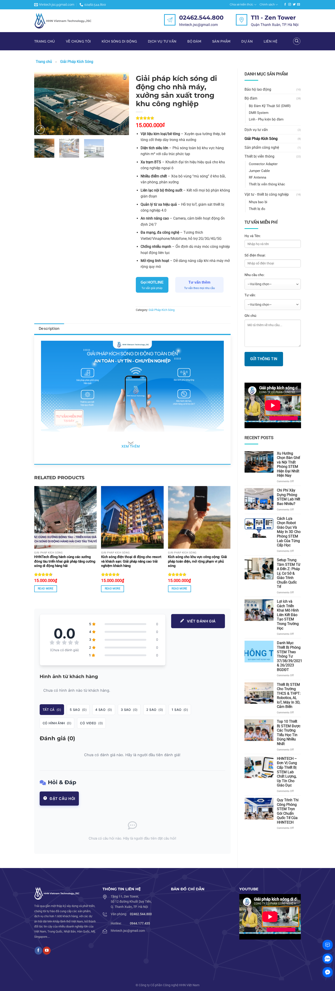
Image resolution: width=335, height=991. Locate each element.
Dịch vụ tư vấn (256, 130)
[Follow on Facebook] (285, 4)
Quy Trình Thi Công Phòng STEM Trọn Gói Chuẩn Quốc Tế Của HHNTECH (288, 811)
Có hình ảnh (57, 723)
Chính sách (267, 4)
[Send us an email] (298, 4)
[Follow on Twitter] (294, 4)
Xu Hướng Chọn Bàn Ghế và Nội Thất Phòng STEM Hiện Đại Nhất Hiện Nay (288, 464)
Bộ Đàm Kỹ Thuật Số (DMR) (270, 106)
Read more (45, 588)
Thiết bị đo (257, 209)
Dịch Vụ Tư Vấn (162, 41)
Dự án (247, 41)
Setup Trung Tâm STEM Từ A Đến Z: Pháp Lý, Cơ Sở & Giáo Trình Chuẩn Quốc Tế (288, 573)
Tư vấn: (250, 295)
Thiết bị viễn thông (259, 156)
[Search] (297, 41)
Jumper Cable (259, 171)
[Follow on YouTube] (47, 950)
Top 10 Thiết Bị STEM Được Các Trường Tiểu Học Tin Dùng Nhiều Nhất (288, 732)
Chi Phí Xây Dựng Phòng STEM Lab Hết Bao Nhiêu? (288, 497)
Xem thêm (130, 446)
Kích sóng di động (119, 41)
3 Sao (129, 710)
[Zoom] (40, 129)
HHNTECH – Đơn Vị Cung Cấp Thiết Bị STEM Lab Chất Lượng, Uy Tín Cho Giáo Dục (287, 771)
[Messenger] (327, 972)
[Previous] (42, 103)
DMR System (258, 113)
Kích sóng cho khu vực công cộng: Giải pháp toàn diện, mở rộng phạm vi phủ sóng (197, 561)
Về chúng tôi (78, 41)
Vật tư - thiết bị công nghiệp (267, 194)
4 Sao (103, 710)
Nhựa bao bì (258, 202)
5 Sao (78, 710)
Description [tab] (49, 328)
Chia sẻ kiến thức (241, 4)
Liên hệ (270, 41)
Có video (91, 723)
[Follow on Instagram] (289, 4)
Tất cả (52, 710)
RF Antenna (257, 177)
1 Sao (180, 710)
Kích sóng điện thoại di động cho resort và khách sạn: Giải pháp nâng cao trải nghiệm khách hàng (131, 561)
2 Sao (154, 710)
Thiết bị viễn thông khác (267, 184)
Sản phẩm (221, 41)
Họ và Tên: (253, 236)
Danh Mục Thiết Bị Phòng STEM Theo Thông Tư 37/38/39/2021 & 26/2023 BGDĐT (289, 656)
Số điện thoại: (255, 255)
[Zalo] (327, 958)
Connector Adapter (263, 164)
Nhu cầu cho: (255, 275)
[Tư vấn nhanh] (327, 945)
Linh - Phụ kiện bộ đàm (266, 119)
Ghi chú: (251, 316)
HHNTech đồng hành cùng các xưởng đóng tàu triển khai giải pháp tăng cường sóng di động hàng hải (64, 561)
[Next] (121, 103)
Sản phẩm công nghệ (262, 147)
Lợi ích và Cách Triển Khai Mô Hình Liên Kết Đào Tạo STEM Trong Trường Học (288, 614)
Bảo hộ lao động (258, 89)
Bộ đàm (194, 41)
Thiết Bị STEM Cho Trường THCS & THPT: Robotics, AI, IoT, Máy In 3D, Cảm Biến (289, 695)
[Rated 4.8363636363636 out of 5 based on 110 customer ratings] (183, 118)
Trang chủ (44, 41)
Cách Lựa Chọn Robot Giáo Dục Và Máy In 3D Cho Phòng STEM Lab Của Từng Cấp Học (289, 531)
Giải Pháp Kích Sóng (76, 61)
